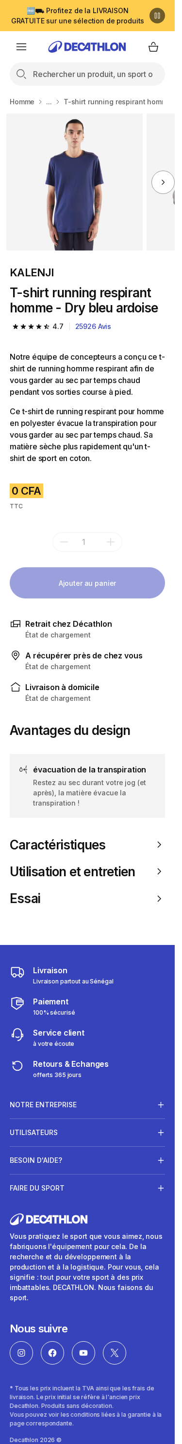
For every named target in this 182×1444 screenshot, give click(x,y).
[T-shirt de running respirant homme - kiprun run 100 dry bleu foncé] (74, 182)
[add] (110, 542)
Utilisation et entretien (72, 871)
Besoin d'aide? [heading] (36, 1160)
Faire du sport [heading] (37, 1188)
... (49, 101)
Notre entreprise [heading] (43, 1104)
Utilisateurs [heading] (34, 1132)
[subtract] (64, 542)
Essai (25, 898)
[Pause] (157, 15)
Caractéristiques (58, 844)
